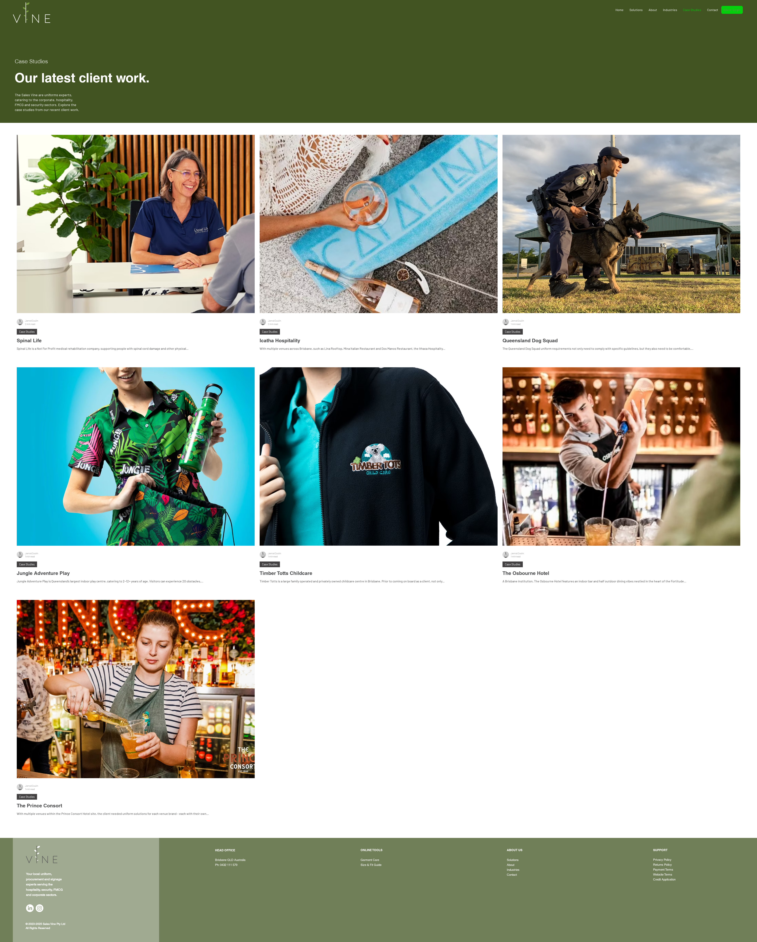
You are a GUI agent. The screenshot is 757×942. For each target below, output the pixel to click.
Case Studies (27, 331)
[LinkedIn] (30, 908)
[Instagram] (39, 908)
